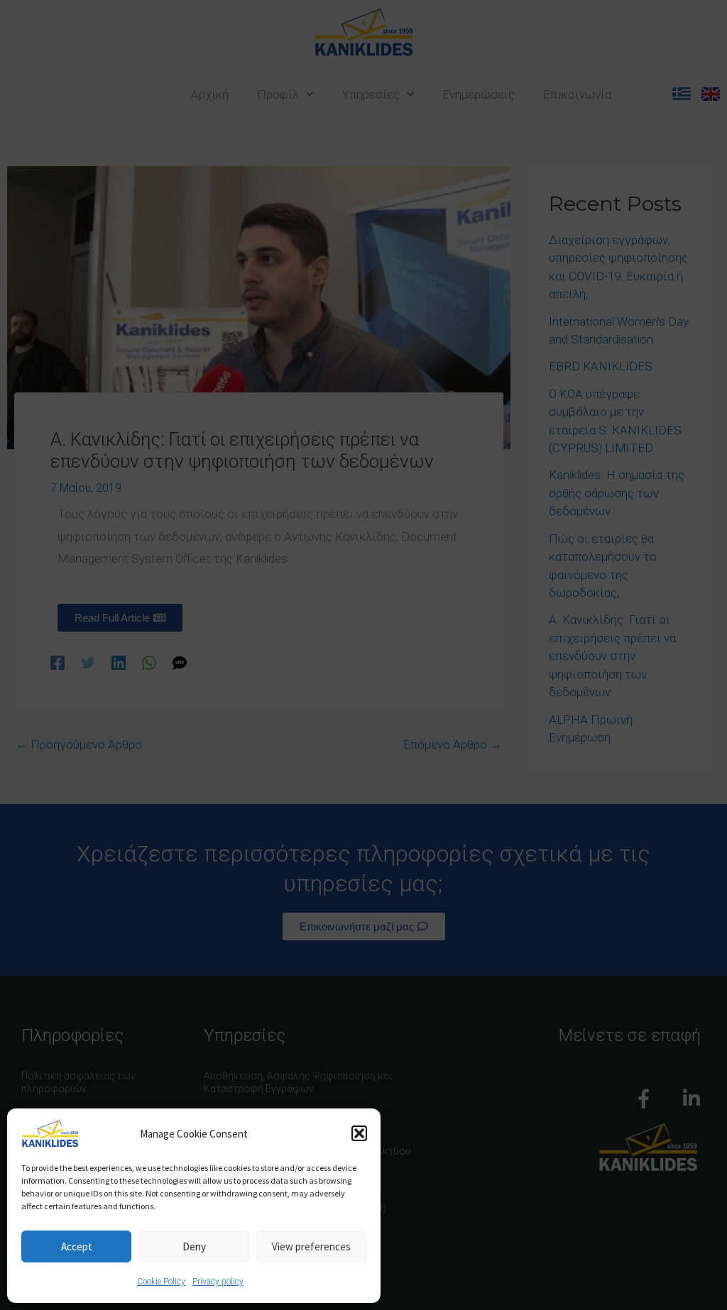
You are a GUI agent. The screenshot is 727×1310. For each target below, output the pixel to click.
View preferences (311, 1246)
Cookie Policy (161, 1282)
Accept (76, 1246)
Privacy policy (218, 1282)
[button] (359, 1133)
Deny (194, 1246)
